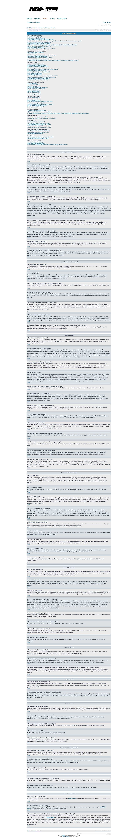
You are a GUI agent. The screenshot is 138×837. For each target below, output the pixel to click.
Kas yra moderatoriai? (33, 99)
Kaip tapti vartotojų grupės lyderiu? (36, 103)
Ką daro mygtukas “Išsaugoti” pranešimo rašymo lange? (41, 77)
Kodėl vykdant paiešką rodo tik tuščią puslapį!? (39, 124)
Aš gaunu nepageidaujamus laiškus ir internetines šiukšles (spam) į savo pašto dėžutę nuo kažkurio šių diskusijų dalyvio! (58, 113)
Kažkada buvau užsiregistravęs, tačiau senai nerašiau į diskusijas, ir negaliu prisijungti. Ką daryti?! (52, 45)
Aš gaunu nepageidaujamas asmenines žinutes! (39, 112)
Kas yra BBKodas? (32, 83)
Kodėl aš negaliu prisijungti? (34, 37)
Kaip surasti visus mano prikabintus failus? (38, 138)
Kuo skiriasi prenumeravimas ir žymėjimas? (38, 130)
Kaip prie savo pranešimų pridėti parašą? (37, 66)
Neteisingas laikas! (32, 53)
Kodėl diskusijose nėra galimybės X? (36, 143)
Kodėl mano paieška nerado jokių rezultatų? (38, 123)
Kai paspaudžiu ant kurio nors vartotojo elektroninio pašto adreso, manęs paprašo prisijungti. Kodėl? (53, 60)
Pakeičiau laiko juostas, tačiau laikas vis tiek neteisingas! (41, 55)
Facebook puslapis (62, 18)
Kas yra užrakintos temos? (34, 92)
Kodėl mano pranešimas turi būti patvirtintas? (38, 78)
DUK (105, 22)
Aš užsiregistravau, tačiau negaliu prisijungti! (38, 43)
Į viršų (28, 161)
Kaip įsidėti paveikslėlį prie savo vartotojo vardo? (39, 57)
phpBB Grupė (72, 798)
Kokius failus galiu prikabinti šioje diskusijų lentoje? (40, 137)
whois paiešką (50, 817)
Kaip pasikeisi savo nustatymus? (35, 52)
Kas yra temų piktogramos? (34, 94)
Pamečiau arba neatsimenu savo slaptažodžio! (39, 42)
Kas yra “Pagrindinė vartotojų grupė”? (37, 105)
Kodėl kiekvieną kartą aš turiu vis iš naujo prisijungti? (40, 39)
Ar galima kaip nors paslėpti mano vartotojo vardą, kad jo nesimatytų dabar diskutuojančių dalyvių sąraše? (54, 41)
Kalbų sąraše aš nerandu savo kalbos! (37, 56)
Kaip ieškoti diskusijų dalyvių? (35, 125)
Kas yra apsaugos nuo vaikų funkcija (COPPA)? (39, 46)
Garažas (52, 18)
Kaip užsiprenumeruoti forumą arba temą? (38, 132)
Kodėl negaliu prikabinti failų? (35, 73)
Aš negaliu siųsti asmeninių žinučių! (36, 110)
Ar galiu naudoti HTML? (33, 84)
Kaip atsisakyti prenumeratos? (35, 133)
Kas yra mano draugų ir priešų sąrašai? (37, 117)
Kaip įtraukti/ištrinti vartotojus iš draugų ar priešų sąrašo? (41, 118)
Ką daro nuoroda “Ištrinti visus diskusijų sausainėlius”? (41, 48)
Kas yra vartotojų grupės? (33, 100)
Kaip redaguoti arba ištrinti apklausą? (36, 70)
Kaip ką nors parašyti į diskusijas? (36, 64)
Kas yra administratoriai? (33, 97)
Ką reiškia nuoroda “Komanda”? (35, 107)
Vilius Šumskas (66, 836)
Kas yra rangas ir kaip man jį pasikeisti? (37, 59)
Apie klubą (37, 18)
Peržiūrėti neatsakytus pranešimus (35, 27)
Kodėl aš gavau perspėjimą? (34, 74)
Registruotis (31, 22)
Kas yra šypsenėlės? (32, 86)
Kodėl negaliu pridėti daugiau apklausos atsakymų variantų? (42, 69)
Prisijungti (38, 22)
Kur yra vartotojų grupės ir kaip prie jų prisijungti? (39, 101)
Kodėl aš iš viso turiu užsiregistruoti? (36, 38)
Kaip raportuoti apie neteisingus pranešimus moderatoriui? (42, 76)
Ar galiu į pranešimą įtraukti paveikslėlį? (37, 87)
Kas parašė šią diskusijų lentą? (35, 142)
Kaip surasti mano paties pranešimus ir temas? (39, 127)
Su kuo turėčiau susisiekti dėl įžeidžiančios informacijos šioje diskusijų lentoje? (47, 144)
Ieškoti (109, 22)
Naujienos (29, 18)
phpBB (63, 835)
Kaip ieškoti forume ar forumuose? (36, 122)
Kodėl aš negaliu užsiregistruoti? (35, 47)
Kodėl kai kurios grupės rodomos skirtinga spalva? (40, 104)
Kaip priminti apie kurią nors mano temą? (37, 80)
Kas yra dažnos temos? (33, 91)
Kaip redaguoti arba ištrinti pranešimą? (37, 65)
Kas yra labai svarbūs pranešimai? (36, 88)
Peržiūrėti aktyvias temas (49, 27)
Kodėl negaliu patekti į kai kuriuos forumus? (38, 72)
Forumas (45, 18)
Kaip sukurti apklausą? (33, 68)
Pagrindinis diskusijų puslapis (34, 29)
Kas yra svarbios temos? (33, 90)
